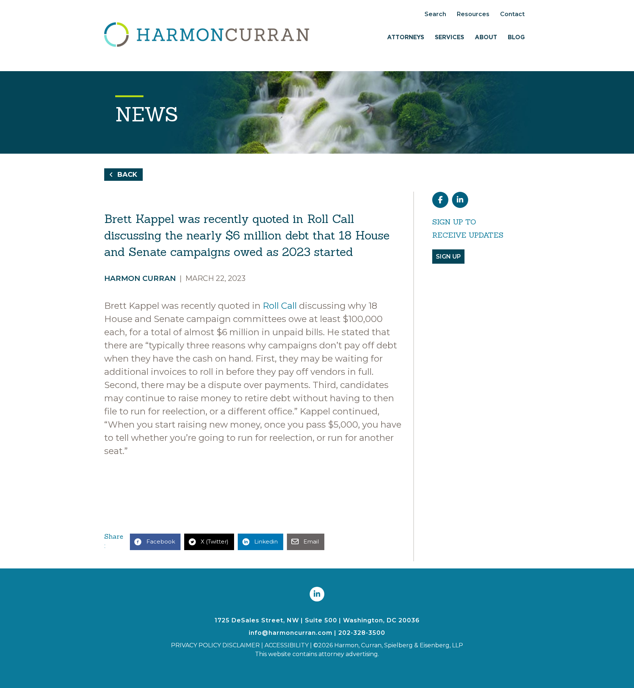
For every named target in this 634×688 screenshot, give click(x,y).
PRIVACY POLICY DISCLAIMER (215, 645)
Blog (516, 37)
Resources (473, 14)
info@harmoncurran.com (290, 632)
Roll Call (280, 305)
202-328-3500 (361, 632)
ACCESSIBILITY (287, 645)
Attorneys (405, 37)
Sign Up (448, 256)
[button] (123, 174)
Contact (512, 14)
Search (435, 14)
